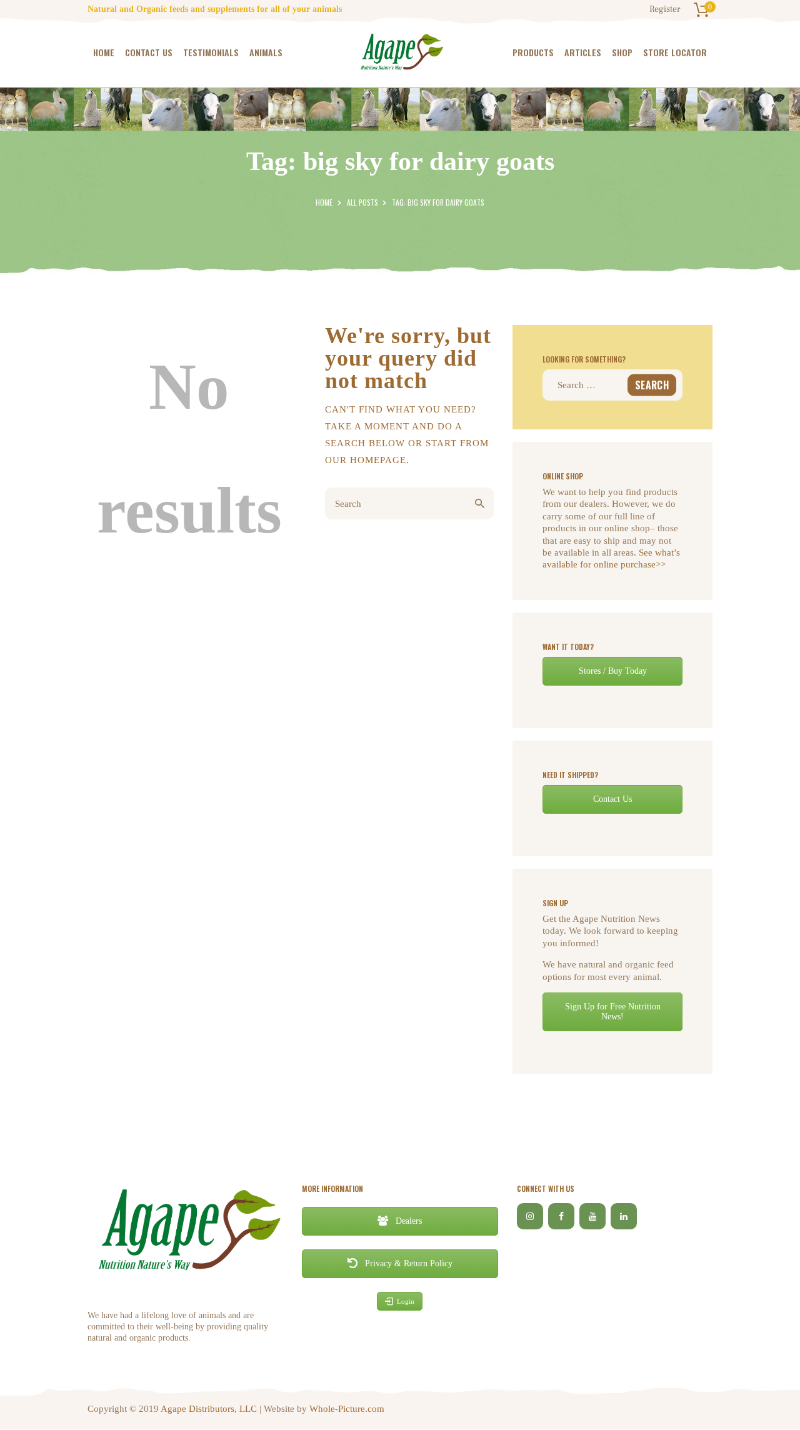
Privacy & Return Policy (407, 1263)
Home (324, 202)
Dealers (407, 1221)
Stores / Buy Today (613, 671)
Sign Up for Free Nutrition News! (613, 1011)
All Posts (362, 202)
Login (405, 1301)
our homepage (365, 460)
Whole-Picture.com (346, 1409)
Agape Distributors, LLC (209, 1409)
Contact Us (612, 799)
